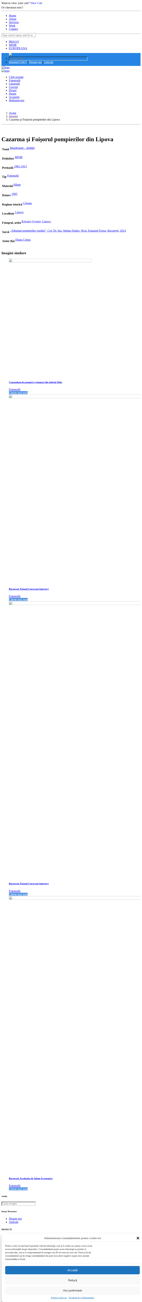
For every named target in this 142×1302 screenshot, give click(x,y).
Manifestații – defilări (22, 148)
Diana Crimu (23, 239)
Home (12, 15)
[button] (138, 1238)
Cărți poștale (16, 77)
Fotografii (14, 80)
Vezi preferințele (72, 1290)
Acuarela (14, 97)
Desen (12, 93)
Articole (48, 62)
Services (14, 22)
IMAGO (14, 41)
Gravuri (13, 87)
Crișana (27, 203)
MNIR (13, 45)
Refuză (72, 1280)
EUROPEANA (18, 48)
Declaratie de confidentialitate (81, 1297)
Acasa (12, 112)
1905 (14, 193)
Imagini (13, 116)
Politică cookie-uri (59, 1297)
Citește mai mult (18, 392)
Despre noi (35, 62)
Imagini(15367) (18, 62)
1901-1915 (20, 166)
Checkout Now (33, 7)
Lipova (19, 212)
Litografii (14, 83)
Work (12, 25)
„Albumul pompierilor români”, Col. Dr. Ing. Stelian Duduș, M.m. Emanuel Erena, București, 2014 (68, 230)
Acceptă (72, 1270)
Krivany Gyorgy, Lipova (36, 221)
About (12, 18)
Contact (13, 28)
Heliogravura (16, 100)
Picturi (12, 90)
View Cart (36, 3)
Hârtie (17, 184)
